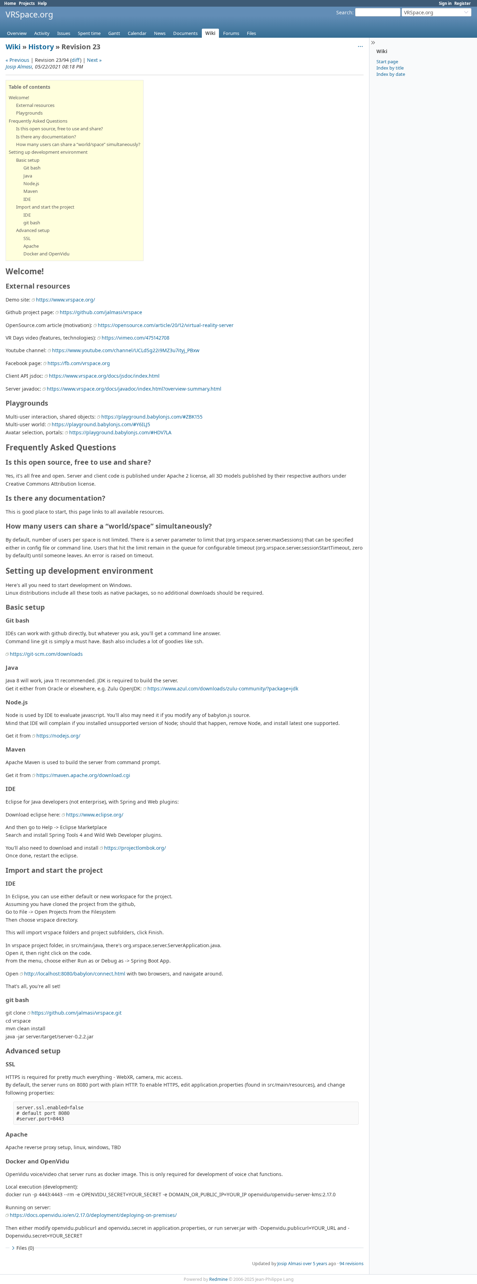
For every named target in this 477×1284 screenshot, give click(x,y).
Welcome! (19, 97)
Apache (31, 246)
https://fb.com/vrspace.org (78, 363)
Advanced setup (33, 230)
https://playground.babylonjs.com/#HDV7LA (120, 432)
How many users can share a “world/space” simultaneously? (78, 144)
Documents (185, 33)
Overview (17, 33)
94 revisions (351, 1264)
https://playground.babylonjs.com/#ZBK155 (152, 416)
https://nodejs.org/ (58, 735)
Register (462, 3)
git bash (31, 222)
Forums (231, 33)
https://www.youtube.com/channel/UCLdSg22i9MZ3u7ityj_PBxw (125, 350)
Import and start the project (45, 207)
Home (10, 3)
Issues (63, 33)
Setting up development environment (48, 152)
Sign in (445, 3)
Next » (94, 60)
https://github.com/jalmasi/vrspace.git (76, 1012)
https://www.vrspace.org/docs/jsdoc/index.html (104, 375)
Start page (387, 61)
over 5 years (315, 1264)
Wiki (210, 33)
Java (27, 176)
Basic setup (27, 160)
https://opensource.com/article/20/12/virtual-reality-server (166, 325)
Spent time (89, 33)
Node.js (31, 183)
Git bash (32, 168)
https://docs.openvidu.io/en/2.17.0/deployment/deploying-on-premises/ (93, 1215)
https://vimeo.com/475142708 (135, 337)
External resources (35, 105)
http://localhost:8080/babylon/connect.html (74, 973)
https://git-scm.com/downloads (46, 654)
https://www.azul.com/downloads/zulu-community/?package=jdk (222, 688)
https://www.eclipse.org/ (94, 814)
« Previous (17, 60)
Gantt (114, 33)
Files (251, 33)
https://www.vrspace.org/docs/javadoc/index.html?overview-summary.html (134, 388)
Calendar (137, 33)
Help (42, 3)
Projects (27, 3)
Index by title (390, 68)
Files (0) (25, 1248)
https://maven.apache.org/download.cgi (83, 775)
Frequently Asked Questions (38, 121)
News (160, 33)
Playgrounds (29, 113)
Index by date (390, 74)
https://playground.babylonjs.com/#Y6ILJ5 (101, 424)
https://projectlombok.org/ (135, 847)
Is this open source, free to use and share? (59, 128)
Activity (42, 33)
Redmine (218, 1279)
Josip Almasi (19, 66)
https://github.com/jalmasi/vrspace (101, 312)
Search (344, 12)
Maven (30, 191)
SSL (27, 238)
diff (76, 60)
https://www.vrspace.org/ (65, 299)
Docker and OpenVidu (46, 254)
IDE (27, 199)
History (41, 46)
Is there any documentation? (46, 136)
